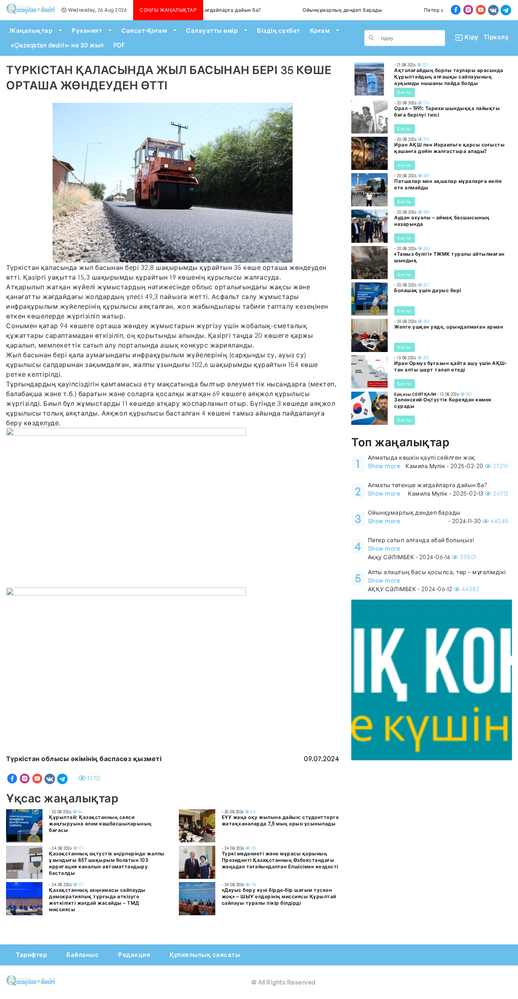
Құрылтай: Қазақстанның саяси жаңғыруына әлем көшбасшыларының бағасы (100, 823)
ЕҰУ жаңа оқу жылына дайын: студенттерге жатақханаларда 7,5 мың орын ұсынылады (280, 820)
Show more (384, 465)
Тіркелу (496, 37)
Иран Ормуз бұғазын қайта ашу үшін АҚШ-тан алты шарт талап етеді (450, 366)
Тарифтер (31, 955)
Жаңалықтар (30, 30)
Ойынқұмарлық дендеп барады (326, 10)
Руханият (87, 30)
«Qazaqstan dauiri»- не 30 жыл (57, 45)
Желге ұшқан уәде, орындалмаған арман (448, 327)
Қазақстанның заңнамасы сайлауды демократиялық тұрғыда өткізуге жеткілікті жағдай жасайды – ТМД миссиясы (97, 899)
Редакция (134, 955)
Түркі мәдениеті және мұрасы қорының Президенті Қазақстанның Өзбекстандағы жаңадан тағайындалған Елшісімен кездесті (280, 860)
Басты (404, 92)
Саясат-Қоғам (144, 30)
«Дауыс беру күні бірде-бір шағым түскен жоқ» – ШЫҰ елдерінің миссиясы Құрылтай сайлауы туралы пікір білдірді (279, 896)
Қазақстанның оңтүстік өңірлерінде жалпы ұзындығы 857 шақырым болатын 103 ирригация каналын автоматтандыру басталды (107, 863)
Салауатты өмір (212, 30)
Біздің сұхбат (278, 30)
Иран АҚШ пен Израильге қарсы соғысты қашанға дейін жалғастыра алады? (449, 148)
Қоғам (320, 30)
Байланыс (82, 955)
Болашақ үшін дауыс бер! (428, 290)
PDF (119, 45)
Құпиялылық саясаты (205, 955)
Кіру (468, 37)
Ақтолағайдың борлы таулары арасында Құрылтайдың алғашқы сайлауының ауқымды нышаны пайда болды (448, 76)
